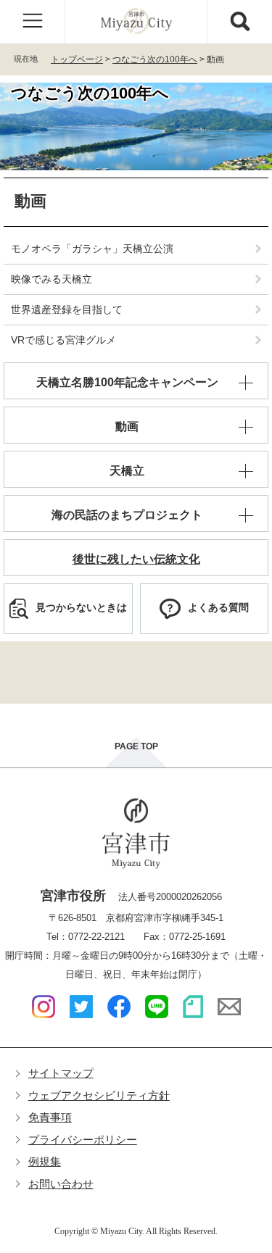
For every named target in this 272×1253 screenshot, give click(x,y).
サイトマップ (61, 1073)
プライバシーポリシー (82, 1139)
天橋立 (127, 471)
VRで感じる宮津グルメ (63, 340)
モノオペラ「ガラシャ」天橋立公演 (92, 248)
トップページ (77, 59)
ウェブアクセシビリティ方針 (99, 1095)
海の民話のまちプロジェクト (126, 515)
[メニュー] (32, 21)
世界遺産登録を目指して (67, 309)
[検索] (239, 21)
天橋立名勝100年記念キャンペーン (127, 382)
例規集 (44, 1161)
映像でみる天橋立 (51, 279)
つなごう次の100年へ (154, 59)
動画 (127, 426)
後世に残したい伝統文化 (136, 559)
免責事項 (50, 1117)
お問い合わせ (61, 1184)
